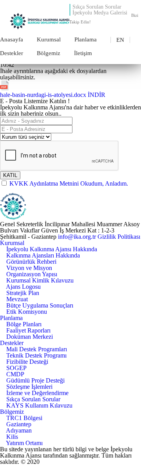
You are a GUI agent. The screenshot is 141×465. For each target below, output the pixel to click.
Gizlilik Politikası (119, 236)
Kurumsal (49, 39)
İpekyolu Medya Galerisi (99, 13)
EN (120, 40)
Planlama (85, 39)
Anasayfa (11, 39)
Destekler (11, 53)
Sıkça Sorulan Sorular (96, 7)
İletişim (83, 53)
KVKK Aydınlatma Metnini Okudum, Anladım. (68, 183)
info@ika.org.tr (77, 236)
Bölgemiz (48, 53)
